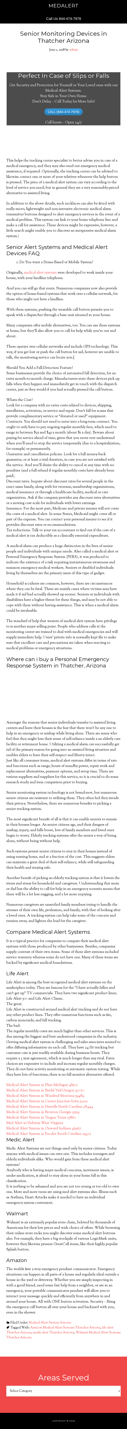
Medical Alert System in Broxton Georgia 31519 (42, 1112)
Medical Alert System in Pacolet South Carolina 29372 (48, 1134)
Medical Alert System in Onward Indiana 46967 (43, 1128)
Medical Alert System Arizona (50, 1322)
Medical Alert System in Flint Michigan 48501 (42, 1085)
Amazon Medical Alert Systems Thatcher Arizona (65, 1327)
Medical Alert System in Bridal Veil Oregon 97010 (45, 1090)
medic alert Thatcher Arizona (53, 1332)
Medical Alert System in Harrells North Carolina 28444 (49, 1107)
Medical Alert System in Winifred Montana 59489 (45, 1096)
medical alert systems (40, 272)
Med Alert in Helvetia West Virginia (34, 1123)
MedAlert (64, 6)
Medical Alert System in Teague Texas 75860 (41, 1117)
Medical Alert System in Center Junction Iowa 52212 (47, 1101)
